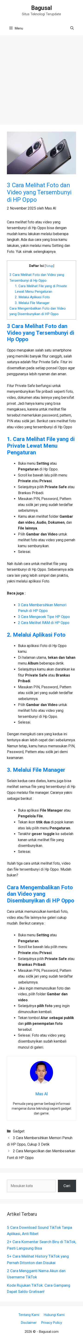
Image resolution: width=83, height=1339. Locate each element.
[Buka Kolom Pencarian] (72, 28)
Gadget (18, 1131)
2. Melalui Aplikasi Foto (32, 297)
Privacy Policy (51, 1323)
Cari (66, 1185)
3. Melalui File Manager (32, 303)
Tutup (49, 266)
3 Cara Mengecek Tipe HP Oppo (44, 617)
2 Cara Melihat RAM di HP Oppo (43, 623)
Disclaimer (29, 1323)
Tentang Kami (28, 1315)
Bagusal (41, 8)
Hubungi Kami (54, 1315)
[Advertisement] (41, 81)
